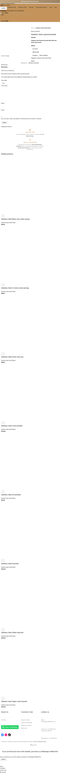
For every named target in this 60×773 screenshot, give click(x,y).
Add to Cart (36, 52)
